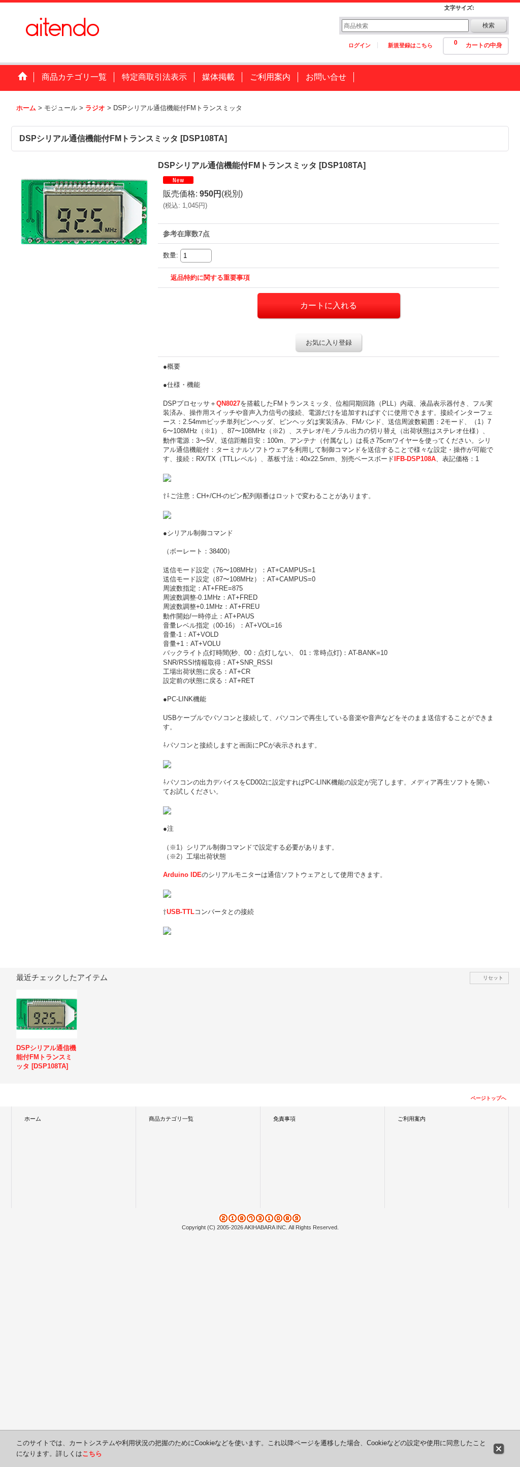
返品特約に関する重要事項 (210, 277)
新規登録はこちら (410, 45)
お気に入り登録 (329, 342)
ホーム (32, 1119)
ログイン (359, 45)
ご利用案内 (412, 1119)
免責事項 (284, 1119)
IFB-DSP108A (415, 459)
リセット (493, 978)
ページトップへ (488, 1098)
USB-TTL (180, 912)
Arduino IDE (182, 874)
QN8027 (228, 403)
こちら (92, 1453)
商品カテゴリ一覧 (171, 1119)
